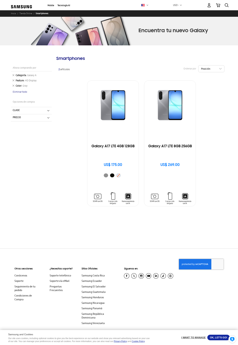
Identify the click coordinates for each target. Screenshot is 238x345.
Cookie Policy (138, 341)
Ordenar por (189, 69)
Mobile (51, 5)
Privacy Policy (120, 341)
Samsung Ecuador (92, 281)
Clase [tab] (16, 110)
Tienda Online (26, 13)
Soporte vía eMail (60, 281)
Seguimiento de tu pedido (24, 289)
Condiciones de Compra (23, 298)
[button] (147, 5)
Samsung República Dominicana (93, 316)
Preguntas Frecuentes (56, 289)
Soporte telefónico (60, 276)
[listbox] (113, 175)
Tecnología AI (63, 5)
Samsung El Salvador (94, 287)
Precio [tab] (17, 118)
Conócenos (20, 276)
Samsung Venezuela (93, 323)
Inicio (13, 13)
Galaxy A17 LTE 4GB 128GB (113, 146)
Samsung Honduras (93, 298)
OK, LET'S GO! (218, 337)
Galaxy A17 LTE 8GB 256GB (170, 146)
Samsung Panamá (92, 309)
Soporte (19, 281)
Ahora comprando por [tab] (24, 68)
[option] (106, 175)
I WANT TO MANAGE (193, 337)
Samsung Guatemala (94, 292)
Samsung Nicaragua (93, 303)
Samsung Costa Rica (93, 276)
